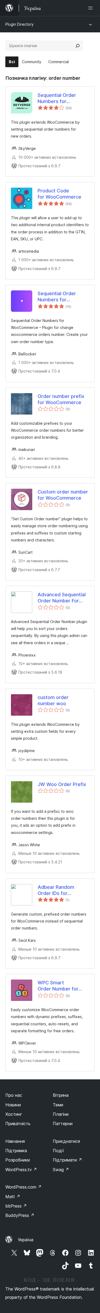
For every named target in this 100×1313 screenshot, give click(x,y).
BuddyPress (19, 1215)
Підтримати (67, 1160)
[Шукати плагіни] (77, 45)
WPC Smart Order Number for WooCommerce (58, 986)
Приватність (17, 1123)
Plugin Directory (19, 24)
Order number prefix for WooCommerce (61, 399)
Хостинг (13, 1114)
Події (58, 1150)
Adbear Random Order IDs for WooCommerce (56, 890)
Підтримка (16, 1150)
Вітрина (61, 1095)
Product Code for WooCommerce (59, 194)
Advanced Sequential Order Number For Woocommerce (62, 598)
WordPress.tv (21, 1169)
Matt (12, 1196)
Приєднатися (66, 1141)
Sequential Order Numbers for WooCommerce (57, 98)
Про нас (13, 1095)
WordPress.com (23, 1187)
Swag (61, 1169)
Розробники (17, 1160)
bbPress (16, 1206)
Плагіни (61, 1114)
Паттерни (63, 1123)
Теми (58, 1104)
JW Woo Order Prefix (62, 784)
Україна (25, 1239)
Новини (13, 1104)
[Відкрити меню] (91, 8)
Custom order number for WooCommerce (63, 495)
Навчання (15, 1141)
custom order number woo (53, 700)
